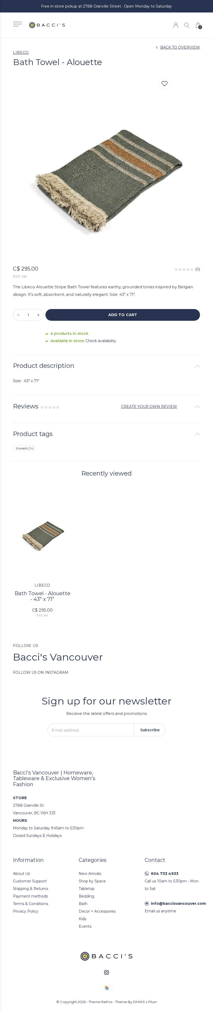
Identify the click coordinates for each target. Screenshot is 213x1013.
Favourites (164, 83)
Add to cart (122, 314)
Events (85, 926)
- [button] (18, 315)
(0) (197, 269)
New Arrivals (90, 873)
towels (25, 448)
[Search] (186, 25)
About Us (21, 873)
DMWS (139, 1002)
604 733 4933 (164, 873)
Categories (92, 860)
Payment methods (30, 896)
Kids (82, 918)
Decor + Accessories (97, 911)
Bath (83, 903)
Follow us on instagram (40, 672)
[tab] (106, 366)
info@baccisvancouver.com (178, 903)
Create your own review (149, 406)
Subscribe (149, 730)
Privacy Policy (25, 911)
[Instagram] (106, 972)
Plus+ (152, 1002)
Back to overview (180, 47)
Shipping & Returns (30, 888)
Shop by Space (92, 881)
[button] (17, 24)
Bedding (86, 896)
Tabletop (87, 888)
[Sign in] (176, 25)
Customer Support (30, 881)
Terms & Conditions (30, 903)
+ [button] (38, 315)
